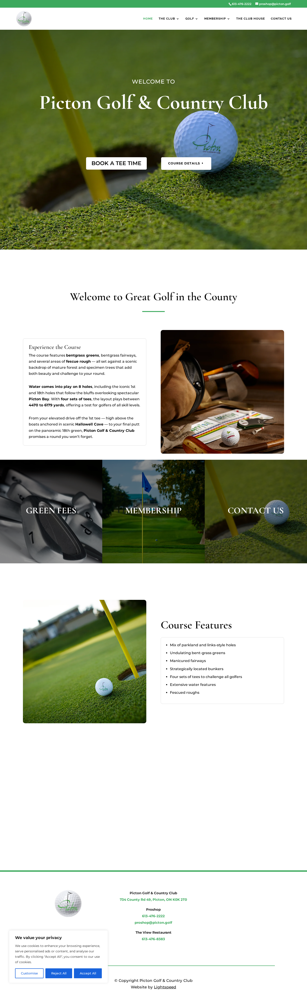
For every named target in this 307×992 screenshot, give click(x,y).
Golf (189, 18)
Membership (215, 18)
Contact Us (281, 18)
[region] (58, 956)
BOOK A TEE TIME (116, 163)
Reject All (59, 973)
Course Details (184, 163)
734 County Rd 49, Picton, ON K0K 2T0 (153, 899)
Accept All (88, 973)
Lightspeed (165, 987)
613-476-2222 (241, 4)
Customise (29, 973)
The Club (167, 18)
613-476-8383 (153, 939)
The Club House (250, 18)
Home (148, 18)
